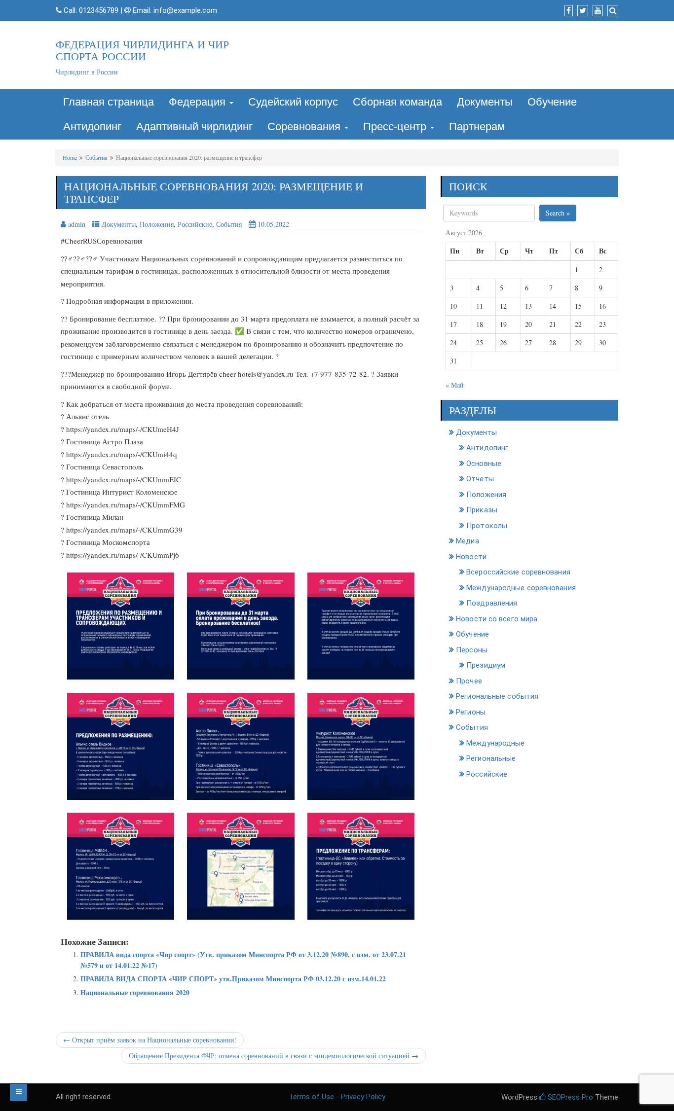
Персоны (471, 649)
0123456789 (98, 10)
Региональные (491, 758)
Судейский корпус (293, 102)
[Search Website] (611, 10)
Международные (495, 743)
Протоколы (486, 525)
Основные (483, 463)
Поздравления (491, 603)
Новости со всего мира (496, 618)
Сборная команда (397, 102)
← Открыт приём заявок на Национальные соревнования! (149, 1039)
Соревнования (305, 126)
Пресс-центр (396, 126)
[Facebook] (567, 10)
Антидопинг (92, 126)
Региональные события (497, 696)
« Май (455, 385)
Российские (195, 224)
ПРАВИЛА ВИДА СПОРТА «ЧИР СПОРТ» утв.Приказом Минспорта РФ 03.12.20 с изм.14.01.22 (233, 978)
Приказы (481, 509)
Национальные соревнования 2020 (134, 992)
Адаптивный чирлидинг (194, 126)
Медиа (467, 541)
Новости (471, 556)
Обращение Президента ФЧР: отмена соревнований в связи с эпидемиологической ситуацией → (273, 1055)
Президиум (485, 665)
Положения (157, 224)
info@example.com (185, 10)
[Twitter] (581, 10)
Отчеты (480, 478)
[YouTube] (596, 10)
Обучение (552, 102)
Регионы (471, 712)
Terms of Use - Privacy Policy (337, 1096)
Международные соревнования (521, 587)
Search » (558, 212)
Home (70, 157)
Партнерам (477, 126)
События (96, 157)
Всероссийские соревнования (518, 572)
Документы (485, 102)
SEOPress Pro (569, 1097)
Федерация (198, 102)
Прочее (469, 681)
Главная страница (108, 102)
